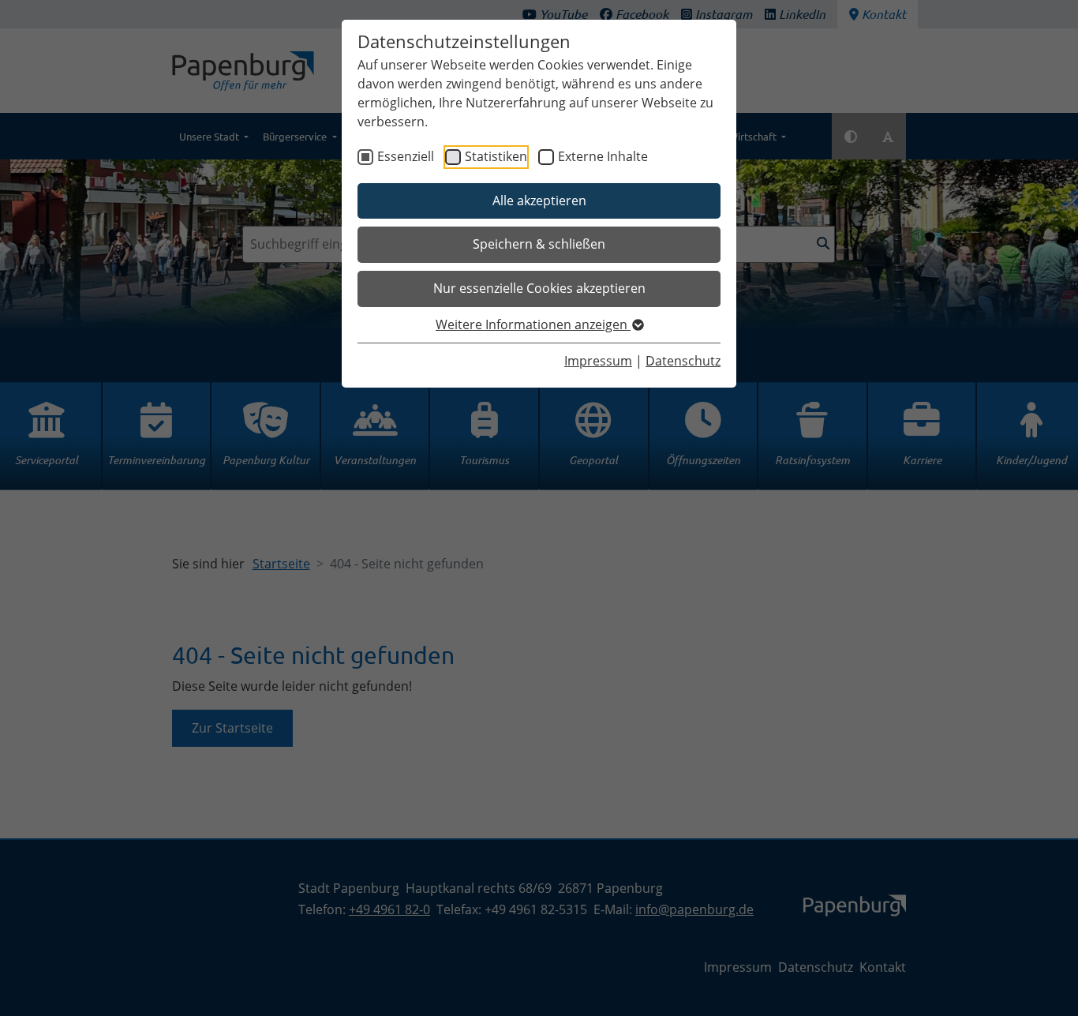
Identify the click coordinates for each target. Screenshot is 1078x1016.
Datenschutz (683, 360)
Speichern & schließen (539, 244)
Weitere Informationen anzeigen (533, 324)
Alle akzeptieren (539, 200)
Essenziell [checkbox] (405, 156)
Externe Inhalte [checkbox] (603, 156)
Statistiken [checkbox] (496, 156)
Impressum (598, 360)
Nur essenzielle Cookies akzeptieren (539, 288)
